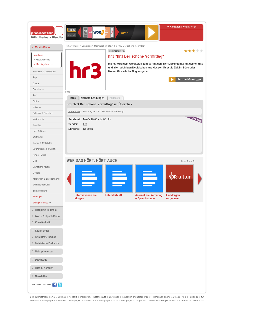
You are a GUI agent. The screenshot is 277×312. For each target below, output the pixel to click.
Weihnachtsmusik (41, 184)
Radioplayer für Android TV (82, 300)
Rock (35, 95)
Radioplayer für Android (54, 300)
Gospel (36, 172)
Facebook (54, 285)
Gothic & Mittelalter (42, 143)
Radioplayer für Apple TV (133, 300)
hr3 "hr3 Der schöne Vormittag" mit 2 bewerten (190, 50)
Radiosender (42, 230)
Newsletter (41, 276)
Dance (36, 83)
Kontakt (73, 297)
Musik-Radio (42, 47)
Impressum (85, 297)
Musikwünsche (43, 59)
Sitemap (62, 297)
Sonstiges (38, 55)
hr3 (85, 124)
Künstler (37, 107)
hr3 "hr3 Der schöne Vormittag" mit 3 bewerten (194, 50)
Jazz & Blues (39, 131)
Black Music (38, 89)
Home (68, 46)
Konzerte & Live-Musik (44, 71)
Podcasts (115, 97)
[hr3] (85, 69)
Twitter (60, 285)
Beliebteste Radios (45, 237)
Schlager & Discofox (43, 113)
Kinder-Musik (39, 155)
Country (37, 125)
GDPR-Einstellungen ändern (162, 300)
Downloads (41, 259)
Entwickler (114, 297)
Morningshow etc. (44, 64)
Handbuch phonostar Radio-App (169, 297)
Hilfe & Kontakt (44, 268)
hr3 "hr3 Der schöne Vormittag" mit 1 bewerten (186, 50)
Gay (35, 160)
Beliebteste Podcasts (47, 243)
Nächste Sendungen (92, 97)
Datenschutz (99, 297)
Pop (35, 77)
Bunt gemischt (40, 190)
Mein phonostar (44, 251)
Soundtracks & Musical (44, 149)
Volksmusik (38, 119)
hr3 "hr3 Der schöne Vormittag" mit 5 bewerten (201, 50)
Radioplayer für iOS (108, 300)
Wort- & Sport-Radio (47, 216)
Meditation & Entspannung (46, 178)
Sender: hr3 (74, 111)
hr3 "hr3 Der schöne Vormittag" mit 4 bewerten (198, 50)
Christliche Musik (41, 167)
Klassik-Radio (43, 222)
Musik (76, 46)
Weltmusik (38, 137)
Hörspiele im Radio (45, 209)
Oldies (36, 101)
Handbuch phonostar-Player (136, 297)
